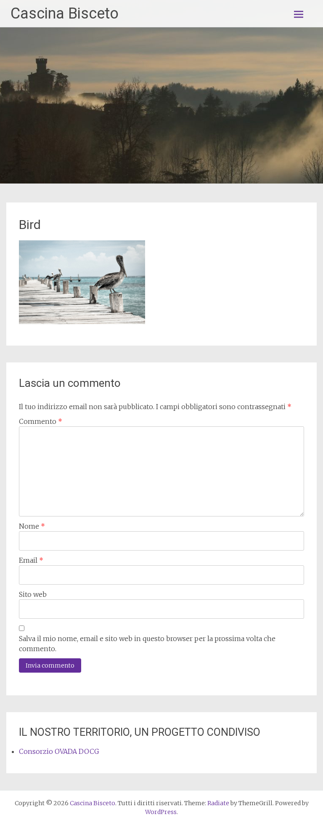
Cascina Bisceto (65, 13)
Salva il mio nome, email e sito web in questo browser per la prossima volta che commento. (147, 643)
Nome (32, 526)
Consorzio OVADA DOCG (59, 751)
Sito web (33, 594)
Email (31, 560)
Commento (40, 421)
